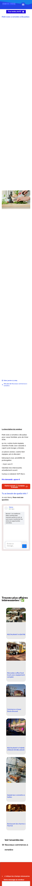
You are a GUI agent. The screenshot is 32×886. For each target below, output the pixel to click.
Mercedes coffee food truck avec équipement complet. (16, 675)
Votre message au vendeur (14, 879)
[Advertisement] (16, 408)
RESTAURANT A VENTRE (16, 634)
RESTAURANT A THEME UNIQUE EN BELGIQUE (16, 749)
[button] (23, 4)
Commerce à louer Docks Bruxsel (14, 710)
